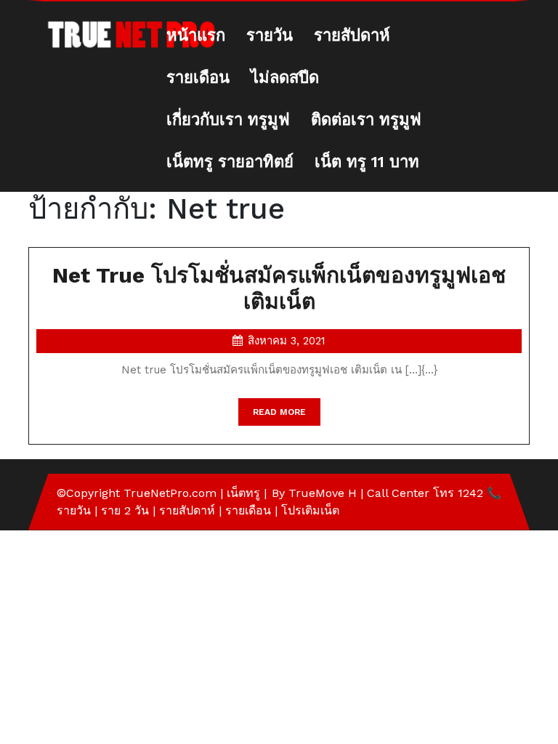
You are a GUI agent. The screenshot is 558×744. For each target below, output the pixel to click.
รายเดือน (198, 77)
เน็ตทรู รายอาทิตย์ (230, 162)
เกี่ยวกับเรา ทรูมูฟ (228, 119)
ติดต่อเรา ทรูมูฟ (366, 119)
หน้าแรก (195, 35)
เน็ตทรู (243, 493)
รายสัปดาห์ (352, 35)
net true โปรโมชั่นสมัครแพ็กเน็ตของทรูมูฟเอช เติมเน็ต (279, 288)
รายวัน (269, 35)
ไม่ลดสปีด (285, 77)
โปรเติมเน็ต (310, 510)
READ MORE (286, 416)
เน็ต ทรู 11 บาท (367, 162)
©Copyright (90, 493)
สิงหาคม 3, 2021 (287, 340)
